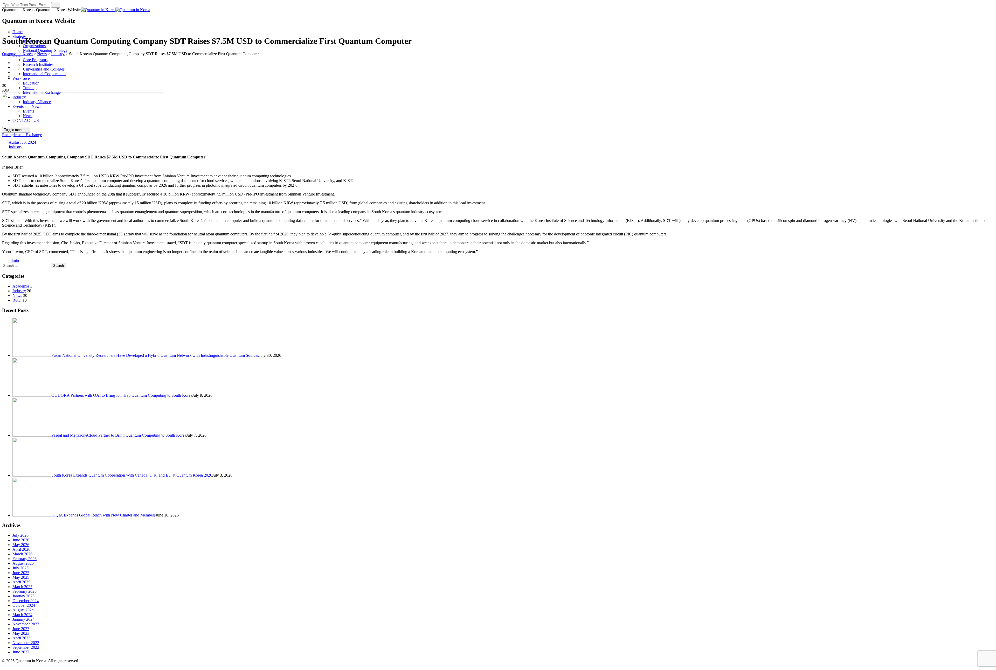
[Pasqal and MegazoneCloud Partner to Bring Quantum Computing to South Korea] (31, 435)
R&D (17, 300)
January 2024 (23, 619)
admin (13, 260)
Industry (15, 147)
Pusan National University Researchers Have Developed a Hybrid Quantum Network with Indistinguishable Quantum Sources (155, 355)
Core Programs (35, 60)
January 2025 (23, 596)
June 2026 (20, 540)
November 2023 (25, 624)
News (17, 295)
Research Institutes (38, 64)
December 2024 (25, 600)
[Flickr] (15, 72)
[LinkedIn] (15, 76)
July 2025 (20, 568)
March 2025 (22, 586)
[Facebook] (15, 62)
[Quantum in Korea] (115, 10)
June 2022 (20, 652)
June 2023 (20, 628)
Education (31, 83)
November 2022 (25, 642)
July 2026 (20, 535)
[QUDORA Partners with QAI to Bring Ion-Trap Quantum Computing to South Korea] (31, 395)
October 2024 (23, 605)
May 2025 (20, 577)
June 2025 (20, 572)
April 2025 (21, 582)
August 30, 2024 (22, 142)
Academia (20, 286)
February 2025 (24, 591)
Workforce (21, 78)
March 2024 (22, 614)
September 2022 (25, 647)
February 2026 (24, 558)
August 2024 (23, 610)
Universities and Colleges (44, 69)
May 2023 (20, 633)
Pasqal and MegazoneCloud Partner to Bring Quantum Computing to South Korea (118, 435)
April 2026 (21, 549)
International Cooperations (44, 74)
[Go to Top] (5, 665)
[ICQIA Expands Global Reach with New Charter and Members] (31, 515)
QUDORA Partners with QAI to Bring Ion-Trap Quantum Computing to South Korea (121, 395)
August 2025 (23, 563)
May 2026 (20, 544)
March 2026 (22, 554)
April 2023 (21, 638)
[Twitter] (15, 67)
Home (17, 32)
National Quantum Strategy (45, 50)
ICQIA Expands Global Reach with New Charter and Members (103, 515)
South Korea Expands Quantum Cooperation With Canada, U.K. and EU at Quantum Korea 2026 (131, 475)
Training (30, 88)
